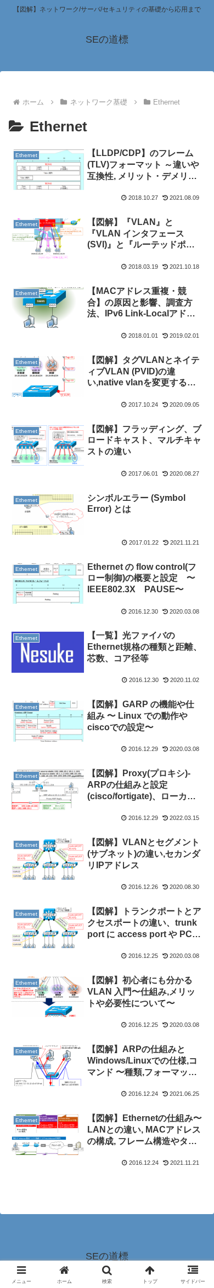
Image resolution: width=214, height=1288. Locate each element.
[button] (192, 1274)
